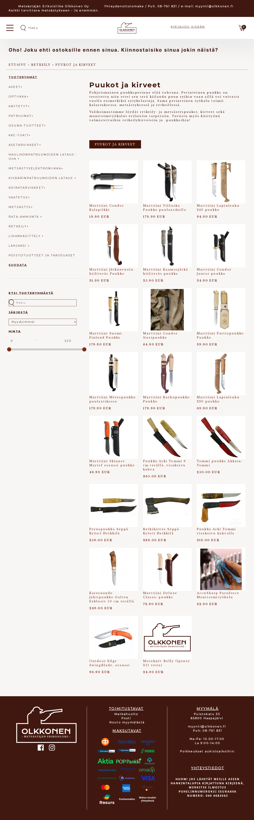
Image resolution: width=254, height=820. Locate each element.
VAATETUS (18, 197)
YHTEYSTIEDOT (207, 768)
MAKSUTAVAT (126, 731)
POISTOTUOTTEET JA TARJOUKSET (42, 255)
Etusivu (17, 64)
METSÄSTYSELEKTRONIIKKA (35, 168)
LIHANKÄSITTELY (25, 236)
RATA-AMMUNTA (24, 216)
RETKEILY (18, 226)
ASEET (15, 87)
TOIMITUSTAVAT (126, 709)
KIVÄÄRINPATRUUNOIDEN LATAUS (41, 178)
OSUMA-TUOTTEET (26, 125)
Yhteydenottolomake (124, 6)
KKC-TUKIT (19, 135)
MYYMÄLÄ (207, 709)
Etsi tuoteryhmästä (31, 293)
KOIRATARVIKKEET (26, 187)
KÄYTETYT (18, 106)
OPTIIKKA (18, 96)
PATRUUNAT (20, 116)
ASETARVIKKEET (24, 145)
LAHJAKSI (18, 245)
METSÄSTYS (20, 207)
